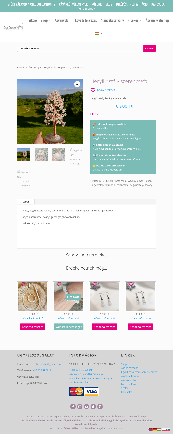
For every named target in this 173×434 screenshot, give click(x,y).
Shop (44, 20)
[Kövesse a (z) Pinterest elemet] (100, 406)
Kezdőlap (22, 67)
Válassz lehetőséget (69, 327)
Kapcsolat (158, 4)
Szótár (124, 388)
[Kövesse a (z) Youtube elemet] (86, 406)
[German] (155, 429)
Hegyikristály (50, 67)
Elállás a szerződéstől (80, 382)
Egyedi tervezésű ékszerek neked (139, 372)
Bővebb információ (32, 318)
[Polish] (164, 429)
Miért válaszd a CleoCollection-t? (31, 4)
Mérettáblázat (129, 384)
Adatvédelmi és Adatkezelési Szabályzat (91, 378)
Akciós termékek (130, 367)
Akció (33, 20)
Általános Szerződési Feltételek (86, 374)
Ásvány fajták (35, 67)
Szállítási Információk (80, 370)
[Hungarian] (99, 33)
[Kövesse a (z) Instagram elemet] (79, 406)
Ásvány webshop (157, 20)
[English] (151, 429)
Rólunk (96, 4)
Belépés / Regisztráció (132, 4)
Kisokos (133, 20)
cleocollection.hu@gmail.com (45, 364)
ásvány (148, 185)
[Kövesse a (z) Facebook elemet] (73, 406)
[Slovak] (168, 429)
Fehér (148, 180)
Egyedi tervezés (86, 20)
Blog (108, 4)
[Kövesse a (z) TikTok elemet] (93, 406)
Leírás (25, 201)
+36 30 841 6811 (42, 370)
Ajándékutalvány (112, 20)
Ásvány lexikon (129, 380)
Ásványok (61, 20)
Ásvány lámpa (135, 180)
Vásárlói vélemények (73, 4)
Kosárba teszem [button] (32, 327)
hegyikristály (136, 185)
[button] (77, 84)
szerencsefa (122, 185)
